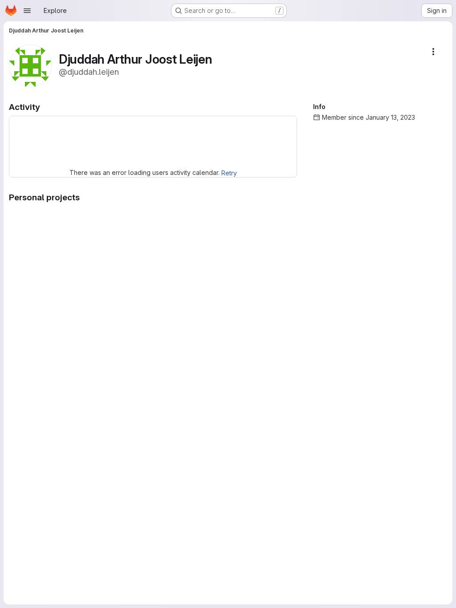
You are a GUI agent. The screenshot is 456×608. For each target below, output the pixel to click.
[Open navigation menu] (27, 11)
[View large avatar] (30, 65)
